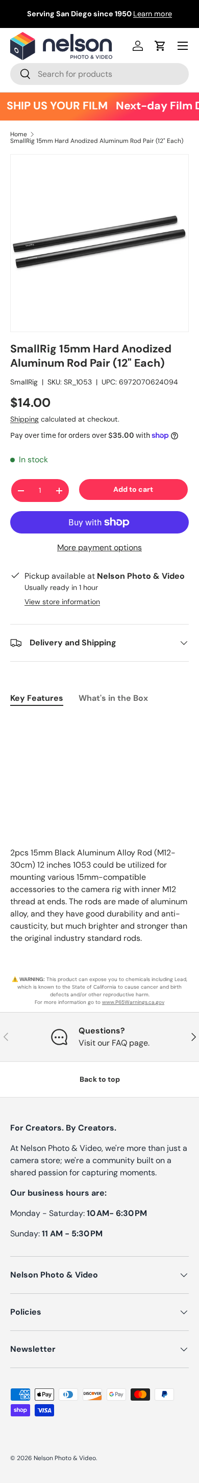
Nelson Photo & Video (65, 1458)
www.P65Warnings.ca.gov (133, 1002)
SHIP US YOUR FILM (53, 106)
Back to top (100, 1079)
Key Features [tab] (36, 698)
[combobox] (99, 74)
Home (18, 134)
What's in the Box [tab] (113, 698)
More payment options (99, 547)
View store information (62, 601)
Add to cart (133, 489)
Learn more (152, 13)
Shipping (24, 419)
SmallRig (24, 382)
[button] (160, 46)
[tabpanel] (99, 724)
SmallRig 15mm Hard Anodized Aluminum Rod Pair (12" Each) (96, 141)
